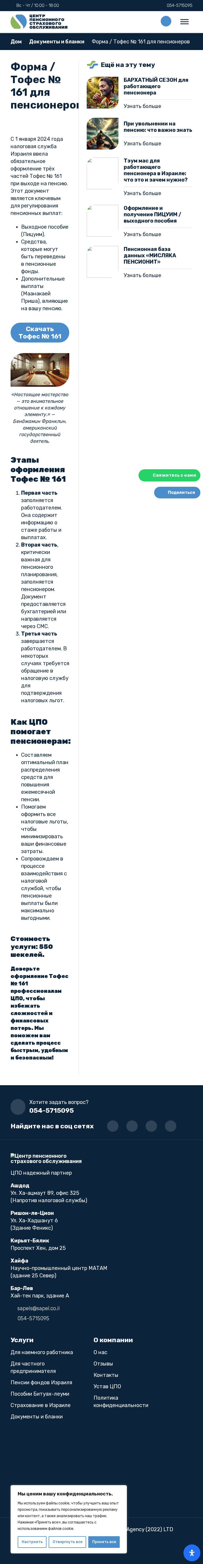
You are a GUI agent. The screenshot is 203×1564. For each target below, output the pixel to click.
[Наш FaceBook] (151, 1126)
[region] (69, 1519)
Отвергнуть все (67, 1542)
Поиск (166, 21)
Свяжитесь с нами (174, 475)
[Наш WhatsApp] (170, 1126)
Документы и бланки (56, 41)
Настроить (32, 1542)
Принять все (104, 1542)
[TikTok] (112, 1126)
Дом (16, 41)
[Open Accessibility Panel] (191, 1552)
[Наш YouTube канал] (132, 1126)
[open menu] (184, 22)
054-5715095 (51, 1110)
